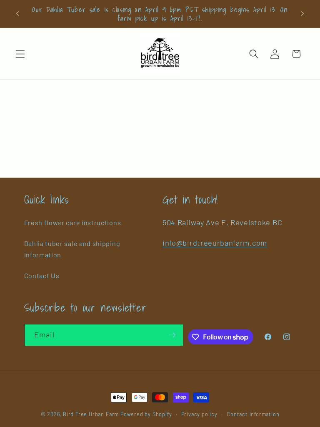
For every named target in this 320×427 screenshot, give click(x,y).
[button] (20, 54)
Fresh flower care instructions (72, 222)
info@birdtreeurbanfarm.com (214, 242)
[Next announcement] (302, 14)
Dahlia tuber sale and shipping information (72, 249)
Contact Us (42, 275)
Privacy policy (199, 414)
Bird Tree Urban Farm (91, 414)
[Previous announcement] (17, 14)
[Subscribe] (172, 335)
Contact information (253, 414)
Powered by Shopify (146, 414)
